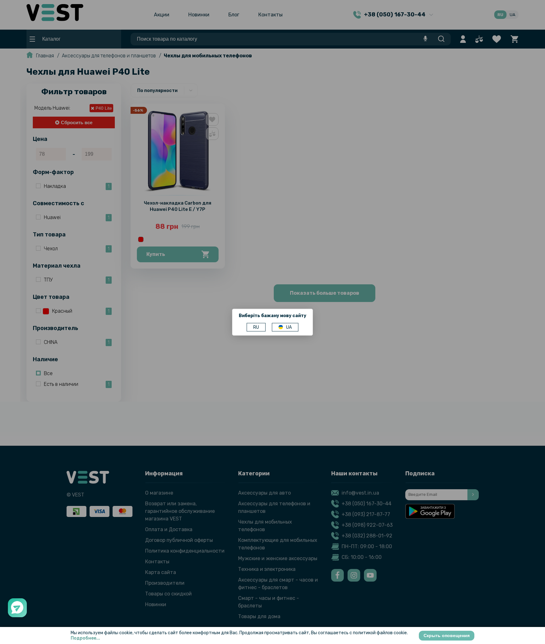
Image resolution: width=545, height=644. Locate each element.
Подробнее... (85, 638)
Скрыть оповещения (447, 635)
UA (289, 327)
